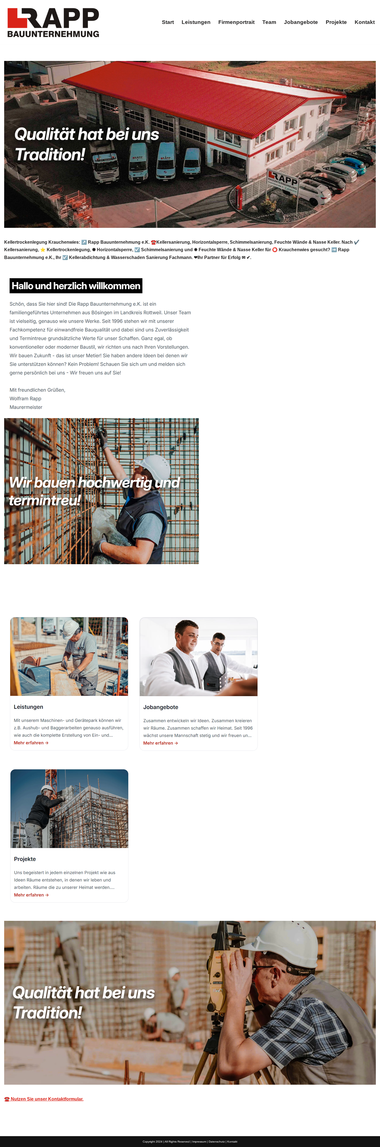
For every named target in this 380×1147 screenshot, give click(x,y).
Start (168, 22)
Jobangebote (301, 22)
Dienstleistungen (167, 595)
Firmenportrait (236, 22)
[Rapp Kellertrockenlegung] (53, 22)
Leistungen (196, 22)
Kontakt (365, 22)
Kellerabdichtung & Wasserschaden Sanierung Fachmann (71, 595)
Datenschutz (217, 1141)
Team (269, 22)
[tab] (71, 595)
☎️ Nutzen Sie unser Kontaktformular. (43, 1099)
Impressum (199, 1141)
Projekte (336, 22)
